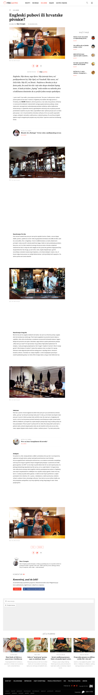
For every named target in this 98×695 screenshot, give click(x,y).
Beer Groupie (21, 24)
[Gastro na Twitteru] (74, 686)
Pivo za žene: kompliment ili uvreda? (34, 441)
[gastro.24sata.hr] (10, 3)
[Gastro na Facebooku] (72, 686)
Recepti (75, 40)
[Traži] (87, 3)
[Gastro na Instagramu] (77, 686)
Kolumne (16, 10)
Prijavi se (17, 589)
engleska (40, 547)
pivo (33, 547)
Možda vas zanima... (26, 131)
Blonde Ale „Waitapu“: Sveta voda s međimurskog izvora (41, 133)
